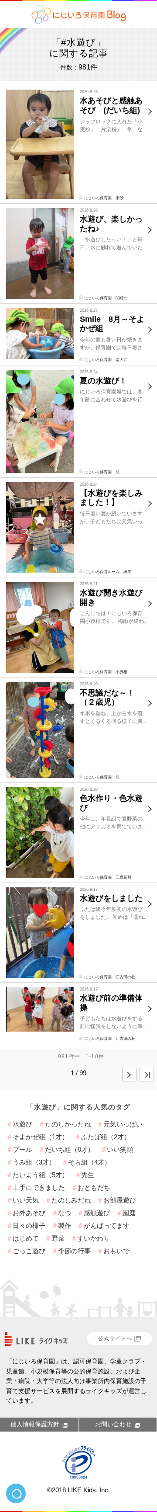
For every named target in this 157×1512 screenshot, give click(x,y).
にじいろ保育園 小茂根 (105, 672)
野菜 (58, 1238)
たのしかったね (68, 1124)
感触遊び (97, 1213)
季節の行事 (74, 1251)
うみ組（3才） (34, 1162)
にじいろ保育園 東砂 (103, 198)
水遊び (22, 1124)
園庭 (129, 1213)
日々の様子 (29, 1225)
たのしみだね (71, 1200)
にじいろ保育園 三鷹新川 (107, 877)
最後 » (147, 1074)
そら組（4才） (89, 1162)
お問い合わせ (113, 1424)
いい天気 (26, 1200)
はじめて (26, 1238)
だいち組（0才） (69, 1149)
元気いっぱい (123, 1124)
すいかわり (93, 1238)
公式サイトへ (115, 1338)
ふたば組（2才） (105, 1136)
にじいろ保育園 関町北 (105, 298)
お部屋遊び (119, 1200)
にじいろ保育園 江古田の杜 (109, 977)
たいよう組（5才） (40, 1174)
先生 (87, 1174)
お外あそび (29, 1213)
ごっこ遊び (29, 1251)
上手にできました (39, 1187)
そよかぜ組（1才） (40, 1136)
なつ (64, 1213)
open (16, 1493)
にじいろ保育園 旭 (101, 472)
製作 (64, 1225)
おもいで (116, 1251)
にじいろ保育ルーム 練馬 (107, 572)
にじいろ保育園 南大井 (105, 360)
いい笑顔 (120, 1149)
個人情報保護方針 (34, 1424)
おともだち (94, 1187)
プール (22, 1149)
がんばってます (107, 1225)
